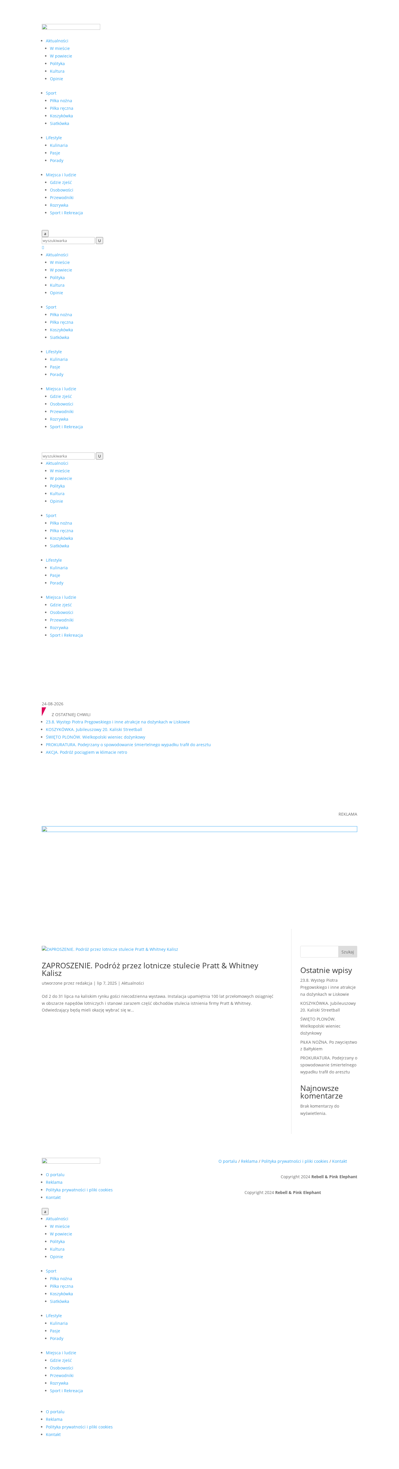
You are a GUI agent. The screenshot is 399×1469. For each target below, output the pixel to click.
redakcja (84, 983)
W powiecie (61, 56)
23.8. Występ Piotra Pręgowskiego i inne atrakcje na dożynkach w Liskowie (118, 722)
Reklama (54, 1182)
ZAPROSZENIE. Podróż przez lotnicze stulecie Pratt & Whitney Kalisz (150, 969)
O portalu (55, 1174)
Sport (51, 93)
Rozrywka (59, 205)
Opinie (56, 78)
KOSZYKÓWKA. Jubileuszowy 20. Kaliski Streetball (94, 729)
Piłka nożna (61, 100)
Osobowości (61, 190)
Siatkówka (59, 123)
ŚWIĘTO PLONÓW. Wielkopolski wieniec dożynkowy (95, 737)
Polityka (57, 63)
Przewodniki (62, 197)
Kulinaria (59, 145)
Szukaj (347, 952)
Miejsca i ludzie (61, 174)
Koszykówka (61, 116)
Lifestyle (54, 137)
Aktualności (57, 40)
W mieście (60, 48)
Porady (56, 160)
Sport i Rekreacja (66, 212)
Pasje (55, 153)
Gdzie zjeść (61, 182)
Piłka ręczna (61, 108)
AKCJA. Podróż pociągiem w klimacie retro (86, 752)
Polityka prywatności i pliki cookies (79, 1190)
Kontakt (53, 1197)
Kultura (57, 71)
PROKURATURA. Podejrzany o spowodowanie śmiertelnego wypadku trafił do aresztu (128, 744)
